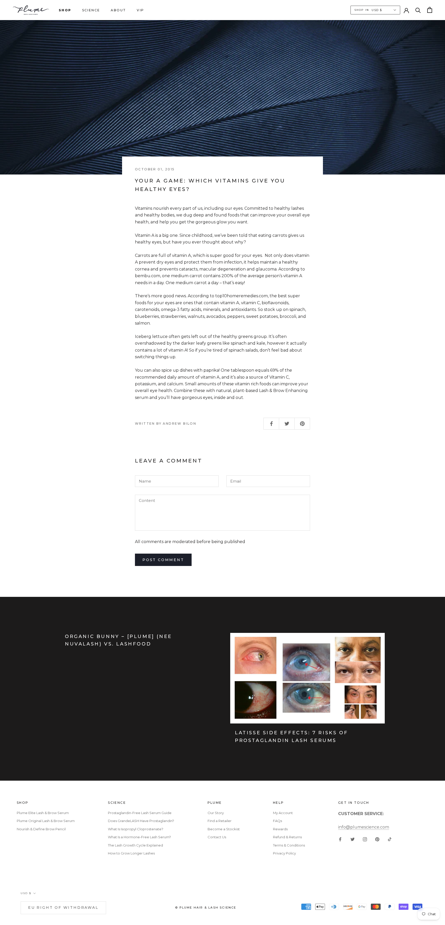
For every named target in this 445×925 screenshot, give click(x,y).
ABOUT (118, 10)
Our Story (216, 813)
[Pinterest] (377, 839)
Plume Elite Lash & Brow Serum (43, 813)
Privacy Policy (284, 853)
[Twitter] (352, 839)
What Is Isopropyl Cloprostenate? (135, 829)
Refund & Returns (287, 837)
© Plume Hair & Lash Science (205, 907)
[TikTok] (390, 839)
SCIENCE (91, 10)
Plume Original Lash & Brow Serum (46, 821)
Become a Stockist (224, 829)
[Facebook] (340, 839)
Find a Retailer (220, 821)
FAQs (277, 821)
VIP (140, 10)
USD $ (26, 893)
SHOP (65, 10)
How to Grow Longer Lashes (131, 853)
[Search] (418, 10)
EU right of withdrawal (63, 907)
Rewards (280, 829)
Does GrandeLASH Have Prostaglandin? (141, 821)
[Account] (406, 10)
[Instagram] (365, 839)
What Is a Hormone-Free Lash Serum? (139, 837)
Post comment (163, 559)
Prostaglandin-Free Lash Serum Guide (140, 813)
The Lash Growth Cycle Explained (135, 845)
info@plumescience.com (363, 827)
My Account (283, 813)
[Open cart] (429, 10)
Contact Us (217, 837)
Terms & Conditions (289, 845)
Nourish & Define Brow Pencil (41, 829)
